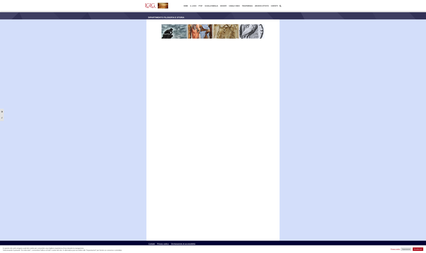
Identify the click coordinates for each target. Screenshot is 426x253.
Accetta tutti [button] (418, 249)
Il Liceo (193, 6)
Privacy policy (163, 244)
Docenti (223, 6)
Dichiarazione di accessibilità (183, 244)
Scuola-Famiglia (211, 6)
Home (186, 6)
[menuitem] (185, 6)
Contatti (274, 6)
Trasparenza (247, 6)
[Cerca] (280, 6)
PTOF (200, 6)
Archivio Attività (262, 6)
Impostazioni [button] (406, 249)
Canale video (234, 6)
